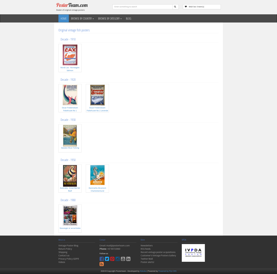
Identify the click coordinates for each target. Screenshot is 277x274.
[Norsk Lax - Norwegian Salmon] (70, 55)
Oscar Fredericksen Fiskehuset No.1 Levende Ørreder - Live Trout (97, 110)
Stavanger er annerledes (70, 228)
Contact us (63, 255)
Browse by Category (109, 18)
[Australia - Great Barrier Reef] (70, 176)
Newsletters (147, 245)
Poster (72, 5)
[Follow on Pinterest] (112, 259)
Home (64, 18)
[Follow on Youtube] (123, 259)
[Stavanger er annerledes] (70, 215)
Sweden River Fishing (70, 148)
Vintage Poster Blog (68, 245)
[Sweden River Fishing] (70, 135)
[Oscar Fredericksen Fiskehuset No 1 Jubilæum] (70, 95)
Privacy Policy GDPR (68, 258)
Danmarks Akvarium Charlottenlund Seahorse (97, 191)
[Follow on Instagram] (118, 259)
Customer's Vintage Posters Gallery (158, 255)
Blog (128, 18)
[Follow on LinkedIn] (128, 259)
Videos (61, 262)
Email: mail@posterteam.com (115, 245)
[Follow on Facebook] (102, 259)
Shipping (62, 252)
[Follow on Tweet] (107, 259)
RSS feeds (145, 249)
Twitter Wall (147, 258)
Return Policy (65, 249)
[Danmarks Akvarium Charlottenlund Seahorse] (97, 175)
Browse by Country (81, 18)
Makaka (143, 271)
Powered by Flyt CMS (167, 271)
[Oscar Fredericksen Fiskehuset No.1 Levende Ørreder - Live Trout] (97, 95)
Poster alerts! (147, 262)
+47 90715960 (113, 249)
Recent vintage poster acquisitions (158, 252)
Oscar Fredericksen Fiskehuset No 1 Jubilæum (70, 110)
